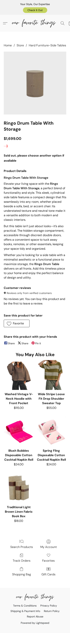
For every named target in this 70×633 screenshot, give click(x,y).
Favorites (48, 561)
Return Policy (52, 611)
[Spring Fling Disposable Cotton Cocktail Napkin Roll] (51, 431)
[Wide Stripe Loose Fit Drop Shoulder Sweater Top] (51, 375)
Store (20, 45)
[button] (35, 10)
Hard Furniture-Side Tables (47, 45)
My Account (48, 547)
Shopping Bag (21, 574)
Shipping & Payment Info (25, 611)
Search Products (21, 547)
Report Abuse (35, 616)
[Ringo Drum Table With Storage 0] (35, 83)
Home (8, 45)
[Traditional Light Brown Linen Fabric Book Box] (18, 488)
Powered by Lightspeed (35, 623)
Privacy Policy (48, 605)
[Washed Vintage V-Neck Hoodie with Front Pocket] (18, 375)
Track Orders (21, 561)
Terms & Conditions (25, 605)
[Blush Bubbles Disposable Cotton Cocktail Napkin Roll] (18, 431)
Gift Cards (48, 574)
